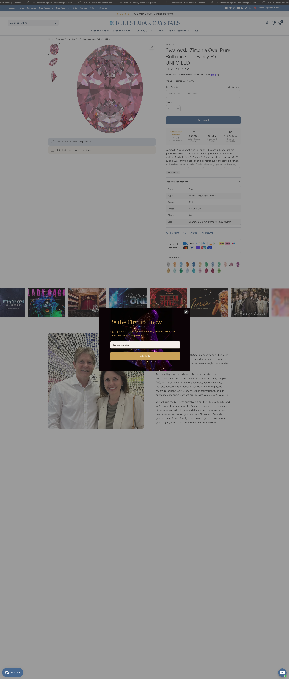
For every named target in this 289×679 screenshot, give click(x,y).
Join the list (145, 355)
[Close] (186, 311)
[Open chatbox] (282, 672)
